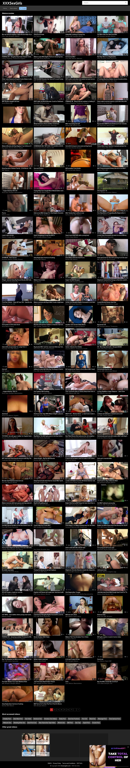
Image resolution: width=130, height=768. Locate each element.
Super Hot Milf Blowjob (72, 280)
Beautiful (83, 438)
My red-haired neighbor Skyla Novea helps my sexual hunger (17, 34)
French (67, 237)
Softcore (68, 215)
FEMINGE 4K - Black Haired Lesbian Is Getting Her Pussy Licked (80, 101)
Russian (43, 148)
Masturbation (106, 81)
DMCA (50, 763)
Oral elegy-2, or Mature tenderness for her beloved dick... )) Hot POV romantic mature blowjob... (80, 525)
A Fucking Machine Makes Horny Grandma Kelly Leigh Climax (112, 79)
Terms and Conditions (68, 763)
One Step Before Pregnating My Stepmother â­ (111, 213)
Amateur (11, 36)
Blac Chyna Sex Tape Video (47, 722)
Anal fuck (5, 414)
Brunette (103, 58)
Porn (3, 36)
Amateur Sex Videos (50, 719)
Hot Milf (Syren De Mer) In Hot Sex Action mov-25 (17, 525)
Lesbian (39, 326)
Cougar (19, 81)
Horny (12, 326)
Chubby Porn (7, 719)
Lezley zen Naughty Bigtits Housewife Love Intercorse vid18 (80, 302)
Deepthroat (83, 527)
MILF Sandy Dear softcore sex (74, 213)
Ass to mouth (111, 259)
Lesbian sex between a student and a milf (109, 414)
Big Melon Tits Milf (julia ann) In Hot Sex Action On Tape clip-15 (49, 436)
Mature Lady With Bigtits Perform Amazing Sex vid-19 (49, 57)
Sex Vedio (28, 719)
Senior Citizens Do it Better (73, 347)
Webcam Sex (7, 722)
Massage (54, 125)
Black (103, 148)
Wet (78, 393)
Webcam (79, 58)
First (66, 148)
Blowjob (102, 36)
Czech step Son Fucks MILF (42, 525)
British (111, 148)
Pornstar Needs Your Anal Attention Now (14, 681)
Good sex (100, 659)
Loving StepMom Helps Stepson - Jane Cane (111, 391)
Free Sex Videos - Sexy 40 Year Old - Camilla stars (17, 302)
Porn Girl (84, 719)
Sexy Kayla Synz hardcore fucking (44, 257)
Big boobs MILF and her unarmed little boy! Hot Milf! (49, 347)
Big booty (113, 58)
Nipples (21, 148)
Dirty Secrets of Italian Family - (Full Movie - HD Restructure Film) (17, 168)
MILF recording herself (72, 123)
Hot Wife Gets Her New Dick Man (107, 34)
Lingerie (42, 482)
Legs (114, 572)
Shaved (36, 170)
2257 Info (79, 763)
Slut (3, 482)
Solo (79, 125)
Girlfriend (68, 572)
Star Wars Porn (18, 719)
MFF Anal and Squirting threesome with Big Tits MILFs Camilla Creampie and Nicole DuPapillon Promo (17, 458)
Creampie (5, 460)
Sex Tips (78, 722)
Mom (113, 125)
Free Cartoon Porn (114, 719)
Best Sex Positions (73, 719)
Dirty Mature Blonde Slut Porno (75, 257)
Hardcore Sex (38, 719)
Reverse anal (101, 614)
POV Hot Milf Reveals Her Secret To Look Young (48, 79)
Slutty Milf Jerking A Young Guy (75, 34)
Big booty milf (101, 324)
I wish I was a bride (8, 235)
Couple (49, 237)
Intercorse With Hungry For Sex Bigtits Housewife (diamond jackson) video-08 (49, 213)
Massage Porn (102, 719)
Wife (102, 348)
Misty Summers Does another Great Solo (46, 123)
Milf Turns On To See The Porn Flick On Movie (48, 704)
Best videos (13, 8)
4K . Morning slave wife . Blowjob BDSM (109, 347)
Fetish (108, 58)
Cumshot (68, 527)
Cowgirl (82, 572)
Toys (115, 81)
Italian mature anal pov (41, 659)
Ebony (35, 572)
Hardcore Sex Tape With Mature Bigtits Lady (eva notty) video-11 (49, 414)
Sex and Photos (38, 168)
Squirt (75, 616)
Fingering (9, 58)
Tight (35, 304)
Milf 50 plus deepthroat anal (10, 101)
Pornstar (36, 125)
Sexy (66, 58)
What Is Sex (61, 722)
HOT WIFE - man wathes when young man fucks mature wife (17, 614)
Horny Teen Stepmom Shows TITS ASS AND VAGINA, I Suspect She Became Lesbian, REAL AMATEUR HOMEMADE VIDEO (17, 547)
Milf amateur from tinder (73, 168)
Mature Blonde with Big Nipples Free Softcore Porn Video (17, 146)
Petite (38, 549)
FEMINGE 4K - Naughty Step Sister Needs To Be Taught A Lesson (17, 57)
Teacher (44, 326)
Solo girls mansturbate (104, 458)
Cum (106, 393)
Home (5, 8)
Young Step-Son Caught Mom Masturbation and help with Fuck (49, 190)
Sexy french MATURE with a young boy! (77, 235)
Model (44, 661)
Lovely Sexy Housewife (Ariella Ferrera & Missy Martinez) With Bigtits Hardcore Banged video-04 (112, 235)
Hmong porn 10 (102, 190)
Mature (17, 36)
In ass (104, 103)
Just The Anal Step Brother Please (44, 681)
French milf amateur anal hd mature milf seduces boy (80, 458)
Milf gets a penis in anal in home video (109, 637)
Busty (41, 58)
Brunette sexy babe (8, 570)
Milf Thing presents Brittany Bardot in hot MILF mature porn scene (112, 168)
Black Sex (92, 719)
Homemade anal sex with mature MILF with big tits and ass (112, 436)
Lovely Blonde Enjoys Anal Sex (106, 302)
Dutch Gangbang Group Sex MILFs (44, 235)
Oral (111, 683)
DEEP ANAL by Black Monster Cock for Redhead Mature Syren (49, 101)
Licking (4, 58)
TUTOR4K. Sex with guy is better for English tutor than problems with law (17, 436)
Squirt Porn (86, 722)
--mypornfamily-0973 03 (9, 190)
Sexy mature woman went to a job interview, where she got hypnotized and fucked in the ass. (112, 101)
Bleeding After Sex (19, 722)
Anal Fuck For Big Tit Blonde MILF (107, 480)
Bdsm (106, 348)
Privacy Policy (57, 763)
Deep (47, 103)
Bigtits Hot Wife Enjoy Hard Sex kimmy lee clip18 (112, 525)
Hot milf (4, 369)
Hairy (3, 505)
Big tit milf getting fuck (41, 503)
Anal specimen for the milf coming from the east (112, 257)
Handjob (75, 36)
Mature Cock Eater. (39, 280)
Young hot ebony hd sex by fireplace (45, 570)
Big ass (76, 81)
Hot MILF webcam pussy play (106, 503)
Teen (6, 36)
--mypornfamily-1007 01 (9, 391)
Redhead (9, 81)
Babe (7, 572)
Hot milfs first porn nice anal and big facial (78, 146)
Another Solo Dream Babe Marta (75, 324)
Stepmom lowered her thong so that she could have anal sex (112, 280)
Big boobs (47, 58)
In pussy (70, 482)
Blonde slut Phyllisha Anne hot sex (12, 480)
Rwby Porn (62, 719)
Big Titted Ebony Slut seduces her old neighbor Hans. (80, 436)
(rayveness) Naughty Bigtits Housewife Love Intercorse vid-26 (49, 614)
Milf (71, 36)
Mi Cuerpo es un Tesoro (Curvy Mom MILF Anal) (80, 369)
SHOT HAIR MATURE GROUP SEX (75, 547)
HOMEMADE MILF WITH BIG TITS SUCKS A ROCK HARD (49, 146)
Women (88, 438)
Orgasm (22, 58)
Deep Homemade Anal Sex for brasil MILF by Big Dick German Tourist (49, 480)
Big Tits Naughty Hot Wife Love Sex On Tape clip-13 (17, 659)
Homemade (37, 148)
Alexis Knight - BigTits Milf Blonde (44, 458)
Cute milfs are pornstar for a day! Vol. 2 (14, 347)
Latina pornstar (102, 570)
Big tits (15, 81)
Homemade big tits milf (104, 369)
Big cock (71, 81)
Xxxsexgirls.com (66, 766)
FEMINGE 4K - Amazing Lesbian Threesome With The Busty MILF (17, 637)
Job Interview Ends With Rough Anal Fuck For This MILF (112, 592)
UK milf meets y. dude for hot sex (12, 592)
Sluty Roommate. (39, 34)
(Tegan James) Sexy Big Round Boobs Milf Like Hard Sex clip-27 (17, 280)
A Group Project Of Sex (72, 659)
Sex (35, 36)
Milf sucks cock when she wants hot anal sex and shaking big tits (80, 79)
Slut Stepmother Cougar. (73, 592)
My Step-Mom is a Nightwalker (106, 57)
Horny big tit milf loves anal (105, 547)
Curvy (38, 594)
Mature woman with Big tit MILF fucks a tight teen (49, 302)
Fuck (6, 415)
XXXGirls (8, 3)
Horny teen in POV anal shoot (11, 324)
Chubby (15, 259)
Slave (99, 348)
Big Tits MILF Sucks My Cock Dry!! (107, 681)
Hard (111, 594)
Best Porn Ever (32, 722)
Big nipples (5, 148)
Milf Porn (70, 722)
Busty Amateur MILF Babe (41, 637)
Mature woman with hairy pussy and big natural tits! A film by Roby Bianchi (17, 503)
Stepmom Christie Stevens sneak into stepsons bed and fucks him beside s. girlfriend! (80, 570)
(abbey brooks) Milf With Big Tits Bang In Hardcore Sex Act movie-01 (49, 369)
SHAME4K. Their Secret (9, 257)
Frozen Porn (96, 722)
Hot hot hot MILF (70, 57)
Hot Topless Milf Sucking (41, 391)
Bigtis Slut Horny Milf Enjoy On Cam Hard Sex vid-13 (80, 503)
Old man (68, 438)
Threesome (16, 58)
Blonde (67, 36)
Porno (4, 213)
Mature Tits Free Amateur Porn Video (77, 637)
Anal (66, 81)
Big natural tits (75, 438)
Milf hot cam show (71, 614)
